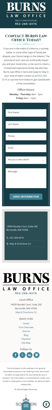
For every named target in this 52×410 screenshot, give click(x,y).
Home (26, 323)
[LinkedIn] (29, 355)
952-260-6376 (26, 23)
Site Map (26, 342)
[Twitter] (23, 355)
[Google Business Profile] (37, 355)
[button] (46, 404)
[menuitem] (26, 323)
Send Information (26, 196)
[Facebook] (15, 355)
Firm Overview (26, 327)
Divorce (26, 331)
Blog (26, 335)
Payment (26, 338)
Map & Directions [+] (20, 243)
